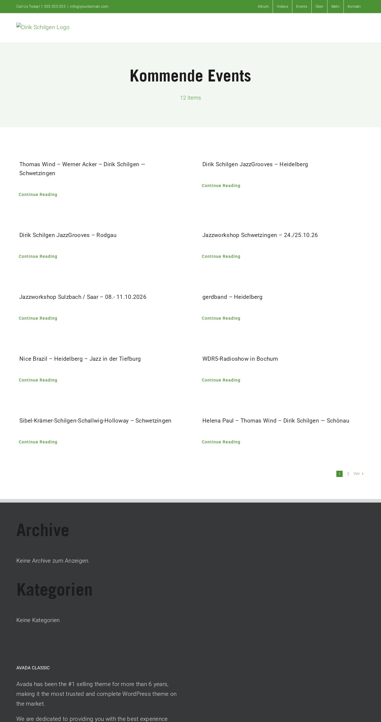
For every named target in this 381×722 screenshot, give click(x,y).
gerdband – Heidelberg (232, 296)
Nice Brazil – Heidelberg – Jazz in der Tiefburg (80, 358)
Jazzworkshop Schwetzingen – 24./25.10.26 (260, 235)
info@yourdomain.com (89, 6)
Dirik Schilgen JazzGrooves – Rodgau (67, 235)
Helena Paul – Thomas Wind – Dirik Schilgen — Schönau (275, 420)
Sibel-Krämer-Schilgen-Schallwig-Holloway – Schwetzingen (95, 420)
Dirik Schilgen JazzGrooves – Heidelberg (255, 164)
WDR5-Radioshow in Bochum (240, 358)
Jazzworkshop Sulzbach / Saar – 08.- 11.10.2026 (82, 296)
